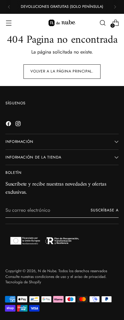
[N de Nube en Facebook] (9, 125)
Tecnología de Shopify (23, 282)
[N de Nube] (62, 23)
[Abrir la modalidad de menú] (8, 23)
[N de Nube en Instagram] (18, 125)
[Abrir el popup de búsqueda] (102, 23)
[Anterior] (9, 7)
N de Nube (47, 271)
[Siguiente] (115, 7)
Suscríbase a (105, 210)
